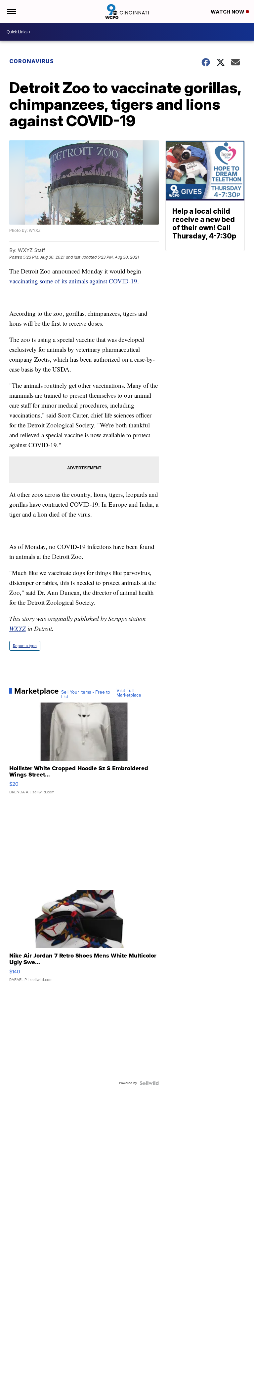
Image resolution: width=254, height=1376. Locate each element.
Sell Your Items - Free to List (85, 694)
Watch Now (228, 12)
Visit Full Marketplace (128, 693)
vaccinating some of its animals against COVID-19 (73, 281)
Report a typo (25, 646)
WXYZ (17, 628)
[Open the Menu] (11, 11)
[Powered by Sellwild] (149, 1083)
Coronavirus (31, 61)
